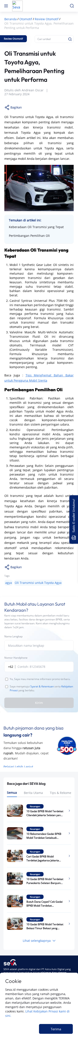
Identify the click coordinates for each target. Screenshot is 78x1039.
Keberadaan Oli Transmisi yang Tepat (36, 227)
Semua (12, 792)
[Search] (70, 39)
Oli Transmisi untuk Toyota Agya (38, 583)
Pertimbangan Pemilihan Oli (29, 236)
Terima (56, 1029)
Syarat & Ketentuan (42, 686)
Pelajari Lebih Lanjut (18, 767)
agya (8, 583)
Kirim (39, 703)
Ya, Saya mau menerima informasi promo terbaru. (40, 679)
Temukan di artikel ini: (25, 220)
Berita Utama (33, 793)
